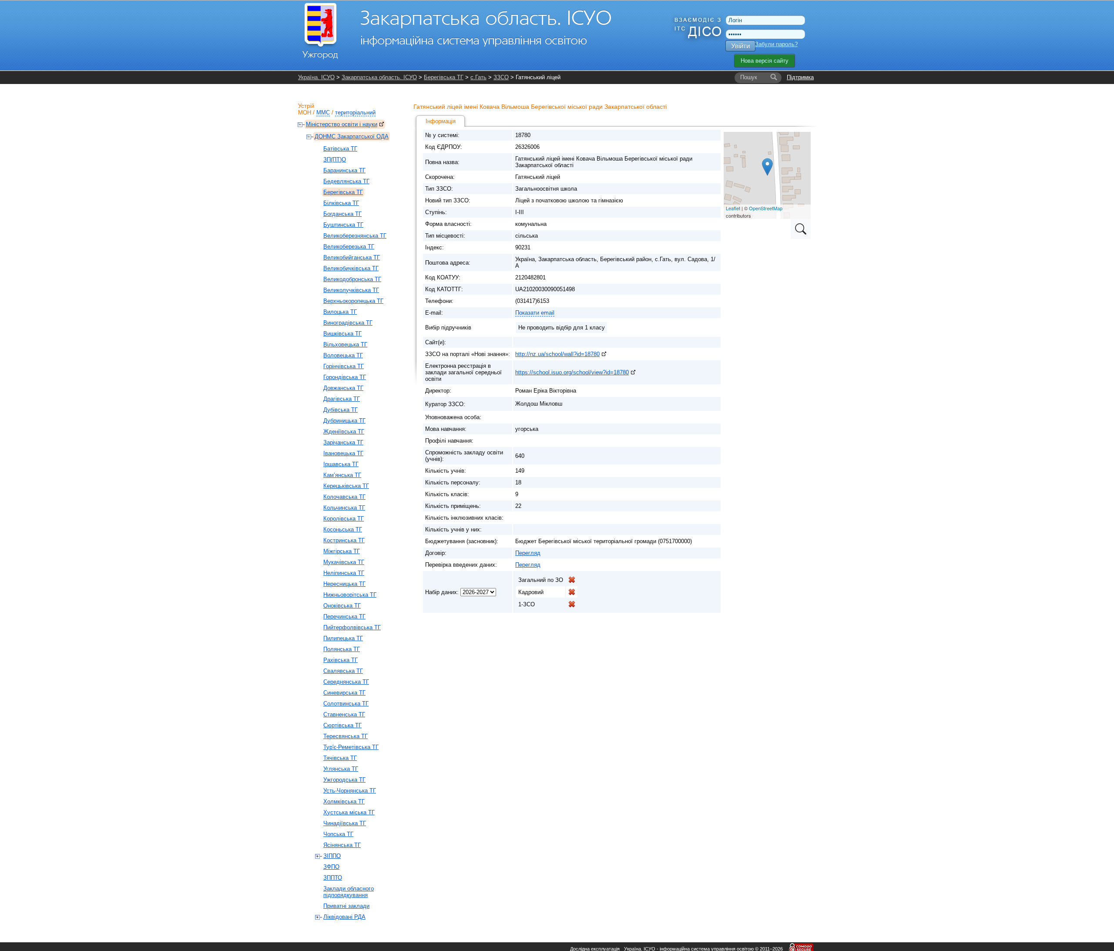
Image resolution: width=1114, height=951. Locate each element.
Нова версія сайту (765, 60)
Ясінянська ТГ (342, 845)
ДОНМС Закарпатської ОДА (352, 136)
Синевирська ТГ (344, 692)
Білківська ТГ (341, 203)
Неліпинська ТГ (343, 573)
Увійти (740, 46)
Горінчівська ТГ (343, 366)
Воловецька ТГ (343, 355)
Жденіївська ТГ (343, 431)
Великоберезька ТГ (348, 246)
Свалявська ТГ (343, 671)
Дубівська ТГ (340, 410)
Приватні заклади (346, 906)
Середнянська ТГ (346, 682)
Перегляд (527, 553)
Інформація (441, 121)
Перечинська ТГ (344, 616)
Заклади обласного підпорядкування (348, 891)
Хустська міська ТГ (349, 812)
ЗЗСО (501, 77)
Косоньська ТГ (342, 529)
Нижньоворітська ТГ (349, 594)
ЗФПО (331, 867)
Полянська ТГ (341, 649)
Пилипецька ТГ (343, 638)
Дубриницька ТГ (344, 420)
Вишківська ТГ (342, 333)
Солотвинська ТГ (346, 703)
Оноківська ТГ (342, 605)
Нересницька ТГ (344, 584)
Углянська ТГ (340, 769)
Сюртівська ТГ (342, 725)
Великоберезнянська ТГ (354, 235)
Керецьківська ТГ (346, 486)
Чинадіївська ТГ (344, 823)
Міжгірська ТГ (341, 551)
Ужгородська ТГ (344, 779)
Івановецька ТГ (343, 453)
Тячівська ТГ (340, 758)
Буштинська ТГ (343, 225)
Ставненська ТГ (344, 714)
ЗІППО (332, 856)
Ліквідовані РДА (344, 917)
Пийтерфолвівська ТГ (352, 627)
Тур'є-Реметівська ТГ (351, 747)
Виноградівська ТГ (347, 322)
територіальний (355, 112)
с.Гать (478, 77)
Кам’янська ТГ (342, 475)
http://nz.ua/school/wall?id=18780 (557, 354)
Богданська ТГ (342, 214)
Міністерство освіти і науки (341, 124)
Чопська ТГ (338, 834)
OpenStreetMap (765, 208)
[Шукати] (773, 77)
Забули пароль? (776, 44)
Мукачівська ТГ (343, 562)
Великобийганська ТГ (351, 257)
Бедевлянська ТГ (346, 181)
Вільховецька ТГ (345, 344)
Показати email (534, 312)
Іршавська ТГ (341, 464)
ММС (323, 112)
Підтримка (800, 77)
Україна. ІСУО (316, 77)
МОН (304, 112)
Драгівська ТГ (341, 399)
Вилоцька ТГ (340, 312)
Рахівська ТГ (340, 660)
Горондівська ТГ (344, 377)
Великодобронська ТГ (352, 279)
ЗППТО (332, 877)
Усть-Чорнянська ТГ (349, 790)
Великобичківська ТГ (351, 268)
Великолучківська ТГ (351, 290)
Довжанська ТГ (343, 388)
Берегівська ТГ (443, 77)
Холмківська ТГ (344, 801)
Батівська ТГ (340, 148)
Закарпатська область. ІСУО (379, 77)
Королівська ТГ (343, 518)
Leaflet (733, 208)
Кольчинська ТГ (344, 507)
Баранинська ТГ (344, 170)
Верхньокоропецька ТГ (353, 301)
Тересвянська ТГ (345, 736)
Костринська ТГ (344, 540)
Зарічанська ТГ (343, 442)
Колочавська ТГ (344, 497)
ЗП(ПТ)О (334, 159)
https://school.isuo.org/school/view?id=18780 (572, 372)
